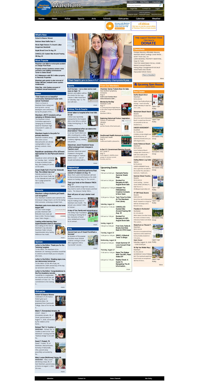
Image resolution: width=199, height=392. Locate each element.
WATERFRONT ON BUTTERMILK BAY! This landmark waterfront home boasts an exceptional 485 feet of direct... (143, 257)
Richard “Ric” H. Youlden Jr (45, 327)
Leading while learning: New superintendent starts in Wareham (48, 222)
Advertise (133, 2)
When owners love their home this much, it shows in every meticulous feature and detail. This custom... (142, 219)
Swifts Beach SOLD (140, 95)
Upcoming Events (109, 167)
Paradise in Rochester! (142, 209)
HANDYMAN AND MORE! (142, 70)
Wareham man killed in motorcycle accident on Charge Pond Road (50, 64)
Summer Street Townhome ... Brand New (148, 176)
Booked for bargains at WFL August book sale (122, 182)
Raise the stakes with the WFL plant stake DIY (123, 254)
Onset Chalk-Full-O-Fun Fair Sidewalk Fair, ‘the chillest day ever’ (49, 171)
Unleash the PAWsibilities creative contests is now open (123, 191)
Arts (94, 18)
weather (156, 18)
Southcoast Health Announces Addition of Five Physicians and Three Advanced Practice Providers (116, 135)
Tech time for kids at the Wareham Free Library (123, 199)
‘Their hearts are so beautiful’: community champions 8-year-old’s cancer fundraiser (48, 99)
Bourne (136, 114)
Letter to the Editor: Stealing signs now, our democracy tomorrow (50, 260)
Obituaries (123, 18)
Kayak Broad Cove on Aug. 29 (45, 50)
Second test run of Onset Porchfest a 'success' (82, 233)
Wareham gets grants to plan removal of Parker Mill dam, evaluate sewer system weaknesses (49, 82)
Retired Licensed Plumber (142, 65)
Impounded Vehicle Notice (142, 72)
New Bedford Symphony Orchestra (108, 92)
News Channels (115, 378)
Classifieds (156, 2)
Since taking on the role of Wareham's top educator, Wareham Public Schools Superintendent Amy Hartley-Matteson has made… (45, 230)
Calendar (140, 18)
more (63, 186)
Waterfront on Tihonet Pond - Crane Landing (149, 225)
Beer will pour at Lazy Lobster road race (81, 195)
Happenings (73, 167)
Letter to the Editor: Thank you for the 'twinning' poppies (49, 246)
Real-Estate (144, 2)
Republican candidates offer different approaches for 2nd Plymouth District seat (49, 154)
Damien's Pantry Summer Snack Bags (122, 175)
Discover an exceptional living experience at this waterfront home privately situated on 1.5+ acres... (142, 235)
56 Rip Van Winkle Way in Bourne (145, 247)
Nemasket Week (157, 14)
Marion (136, 162)
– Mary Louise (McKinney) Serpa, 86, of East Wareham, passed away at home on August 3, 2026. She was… (45, 364)
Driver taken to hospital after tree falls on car (82, 114)
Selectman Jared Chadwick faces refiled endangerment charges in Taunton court (81, 147)
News (54, 18)
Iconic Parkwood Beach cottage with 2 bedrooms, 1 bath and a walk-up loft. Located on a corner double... (142, 153)
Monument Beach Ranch (142, 112)
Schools (107, 18)
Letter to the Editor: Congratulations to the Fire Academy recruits (50, 272)
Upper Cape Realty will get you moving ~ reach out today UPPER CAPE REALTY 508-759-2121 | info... (143, 104)
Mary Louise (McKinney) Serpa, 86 (48, 357)
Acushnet (137, 130)
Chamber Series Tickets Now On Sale (114, 89)
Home (41, 18)
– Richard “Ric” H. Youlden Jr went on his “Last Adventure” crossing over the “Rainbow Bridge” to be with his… (45, 333)
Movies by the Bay (107, 102)
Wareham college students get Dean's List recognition (49, 194)
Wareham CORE (105, 104)
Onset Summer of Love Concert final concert (123, 245)
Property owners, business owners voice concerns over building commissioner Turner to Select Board (49, 70)
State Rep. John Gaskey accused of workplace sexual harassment (47, 88)
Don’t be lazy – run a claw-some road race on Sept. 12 (82, 90)
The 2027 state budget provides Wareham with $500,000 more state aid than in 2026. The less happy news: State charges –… (44, 214)
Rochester (137, 211)
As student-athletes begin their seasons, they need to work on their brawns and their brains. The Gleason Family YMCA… (82, 189)
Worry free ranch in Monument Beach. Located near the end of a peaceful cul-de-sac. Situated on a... (143, 121)
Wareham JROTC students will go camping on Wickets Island (48, 116)
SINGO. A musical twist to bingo (122, 236)
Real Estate (139, 91)
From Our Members (109, 85)
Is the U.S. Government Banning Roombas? (116, 149)
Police (67, 18)
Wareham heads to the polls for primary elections (47, 134)
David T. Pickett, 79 (42, 341)
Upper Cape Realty (156, 107)
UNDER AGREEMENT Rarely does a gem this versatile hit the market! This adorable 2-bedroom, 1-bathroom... (142, 170)
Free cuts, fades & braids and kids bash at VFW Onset (123, 228)
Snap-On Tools (139, 61)
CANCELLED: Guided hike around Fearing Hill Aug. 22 (123, 210)
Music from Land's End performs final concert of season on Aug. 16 (82, 172)
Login (158, 9)
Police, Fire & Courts (77, 109)
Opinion (39, 242)
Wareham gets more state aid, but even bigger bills (50, 206)
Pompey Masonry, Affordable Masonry (147, 52)
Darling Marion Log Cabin (142, 160)
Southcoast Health (106, 137)
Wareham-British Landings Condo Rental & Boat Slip (148, 54)
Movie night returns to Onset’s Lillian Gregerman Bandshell (48, 46)
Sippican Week (132, 14)
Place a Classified (149, 75)
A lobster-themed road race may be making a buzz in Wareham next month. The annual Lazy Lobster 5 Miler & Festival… (77, 202)
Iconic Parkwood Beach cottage (145, 144)
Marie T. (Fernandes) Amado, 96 (47, 311)
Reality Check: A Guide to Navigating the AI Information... (122, 263)
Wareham (137, 97)
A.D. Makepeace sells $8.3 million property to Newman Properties (50, 76)
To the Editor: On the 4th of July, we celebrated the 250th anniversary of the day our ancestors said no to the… (49, 265)
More (162, 78)
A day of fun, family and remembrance (82, 210)
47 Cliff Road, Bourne (141, 193)
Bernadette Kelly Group (157, 137)
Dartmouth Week (144, 14)
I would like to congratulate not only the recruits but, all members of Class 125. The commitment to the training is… (44, 279)
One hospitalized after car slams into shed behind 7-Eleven (82, 130)
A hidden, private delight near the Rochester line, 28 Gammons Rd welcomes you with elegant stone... (142, 137)
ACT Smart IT (104, 151)
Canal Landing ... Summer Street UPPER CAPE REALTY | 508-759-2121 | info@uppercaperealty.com (142, 186)
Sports (81, 18)
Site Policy (148, 378)
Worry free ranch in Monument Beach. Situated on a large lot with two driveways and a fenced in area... (143, 202)
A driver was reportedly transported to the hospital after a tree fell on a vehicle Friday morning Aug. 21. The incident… (77, 121)
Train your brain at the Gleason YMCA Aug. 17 (82, 183)
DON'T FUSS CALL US (141, 57)
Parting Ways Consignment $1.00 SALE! (147, 67)
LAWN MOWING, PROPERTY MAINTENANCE (148, 59)
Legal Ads (133, 9)
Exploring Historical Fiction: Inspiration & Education (116, 118)
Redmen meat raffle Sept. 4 (45, 41)
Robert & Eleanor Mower (44, 38)
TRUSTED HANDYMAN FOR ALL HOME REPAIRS (148, 63)
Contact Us (146, 9)
